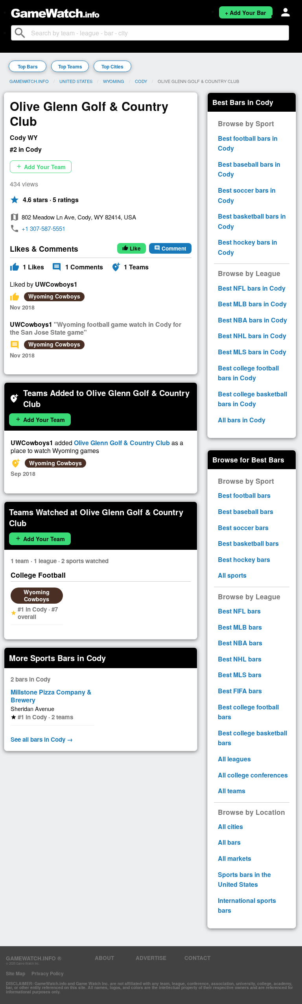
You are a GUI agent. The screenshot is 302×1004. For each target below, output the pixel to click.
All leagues (234, 758)
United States (75, 81)
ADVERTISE (151, 958)
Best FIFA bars (240, 690)
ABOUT (104, 958)
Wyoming (113, 81)
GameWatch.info (29, 81)
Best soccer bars (243, 527)
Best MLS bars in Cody (252, 351)
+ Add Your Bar (245, 13)
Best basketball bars (248, 543)
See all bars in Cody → (42, 739)
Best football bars (244, 495)
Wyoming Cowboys (54, 296)
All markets (234, 858)
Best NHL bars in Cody (252, 335)
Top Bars (28, 66)
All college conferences (253, 774)
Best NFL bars (239, 610)
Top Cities (112, 66)
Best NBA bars (240, 642)
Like (131, 248)
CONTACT (197, 958)
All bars (229, 842)
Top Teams (70, 66)
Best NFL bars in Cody (251, 288)
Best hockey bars (244, 559)
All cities (230, 826)
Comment (170, 248)
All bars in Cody (241, 419)
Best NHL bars (239, 658)
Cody (141, 81)
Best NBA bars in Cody (252, 319)
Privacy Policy (47, 973)
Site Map (15, 973)
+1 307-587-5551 (43, 228)
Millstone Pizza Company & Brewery (51, 695)
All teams (231, 790)
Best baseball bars (245, 511)
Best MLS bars (239, 674)
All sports (232, 575)
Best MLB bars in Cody (252, 303)
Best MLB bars (240, 627)
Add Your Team (41, 167)
